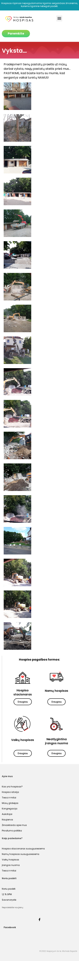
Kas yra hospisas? (12, 786)
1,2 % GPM (7, 894)
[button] (59, 18)
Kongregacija (9, 808)
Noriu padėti (8, 888)
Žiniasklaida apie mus (14, 825)
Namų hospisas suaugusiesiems (20, 854)
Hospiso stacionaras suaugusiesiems (23, 848)
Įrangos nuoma (11, 865)
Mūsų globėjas (10, 803)
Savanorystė (9, 899)
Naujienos (7, 819)
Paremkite (16, 33)
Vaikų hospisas (10, 859)
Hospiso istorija (10, 792)
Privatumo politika (12, 830)
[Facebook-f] (39, 919)
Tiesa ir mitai (9, 797)
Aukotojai (7, 814)
